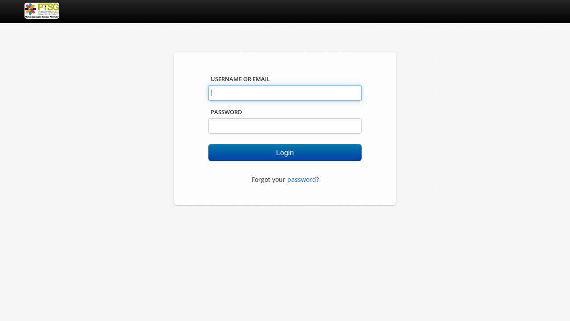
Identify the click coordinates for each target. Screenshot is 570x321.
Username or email (240, 79)
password (301, 179)
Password (226, 112)
